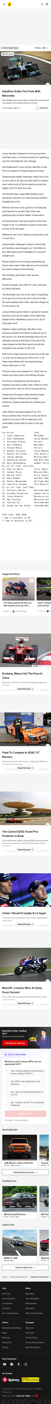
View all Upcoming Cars (23, 1172)
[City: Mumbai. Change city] (47, 4)
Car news (6, 1308)
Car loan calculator (10, 1313)
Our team (30, 1333)
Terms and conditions (35, 1342)
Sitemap (6, 1338)
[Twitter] (25, 1364)
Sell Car (5, 1347)
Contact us (7, 1342)
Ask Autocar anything (11, 1328)
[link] (19, 1148)
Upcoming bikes (32, 1299)
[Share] (48, 85)
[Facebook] (18, 1364)
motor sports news (19, 1277)
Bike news (30, 1308)
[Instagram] (11, 1364)
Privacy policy (31, 1338)
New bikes (30, 1294)
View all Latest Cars (24, 1267)
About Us (29, 1328)
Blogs (4, 1333)
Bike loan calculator (34, 1313)
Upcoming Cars (8, 1299)
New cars (6, 1294)
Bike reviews (31, 1303)
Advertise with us (33, 1347)
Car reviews (7, 1303)
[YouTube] (4, 1364)
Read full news (24, 689)
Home (4, 1277)
